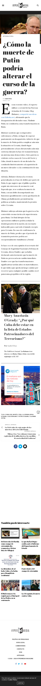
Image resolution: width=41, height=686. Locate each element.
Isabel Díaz (8, 98)
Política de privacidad (20, 639)
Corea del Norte (11, 414)
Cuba (20, 414)
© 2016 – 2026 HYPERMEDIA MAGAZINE (20, 658)
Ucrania (26, 416)
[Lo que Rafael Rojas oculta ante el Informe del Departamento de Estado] (31, 533)
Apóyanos (20, 655)
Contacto (20, 649)
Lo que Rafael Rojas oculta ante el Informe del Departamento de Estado (30, 545)
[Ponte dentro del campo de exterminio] (31, 560)
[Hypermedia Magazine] (20, 5)
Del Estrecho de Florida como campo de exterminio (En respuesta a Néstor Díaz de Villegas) (10, 546)
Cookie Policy (12, 680)
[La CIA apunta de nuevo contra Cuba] (31, 585)
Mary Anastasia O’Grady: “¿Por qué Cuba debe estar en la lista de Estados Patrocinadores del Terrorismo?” (19, 327)
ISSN (20, 652)
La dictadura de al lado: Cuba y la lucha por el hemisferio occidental (9, 572)
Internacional (8, 36)
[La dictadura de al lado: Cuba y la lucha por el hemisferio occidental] (10, 560)
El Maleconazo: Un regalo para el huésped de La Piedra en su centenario (10, 597)
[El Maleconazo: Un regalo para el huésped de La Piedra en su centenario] (10, 585)
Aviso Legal (20, 642)
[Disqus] (20, 484)
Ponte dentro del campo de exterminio (30, 570)
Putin (20, 416)
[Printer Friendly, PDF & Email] (38, 412)
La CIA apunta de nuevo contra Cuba (31, 595)
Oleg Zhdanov (12, 416)
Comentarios (20, 646)
